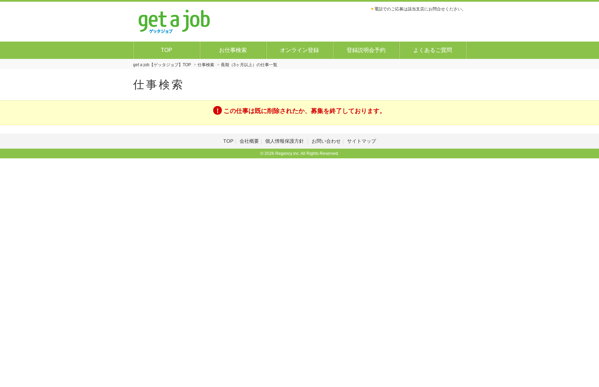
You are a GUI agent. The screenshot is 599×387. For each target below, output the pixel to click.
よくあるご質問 (432, 50)
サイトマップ (361, 141)
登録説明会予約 (366, 50)
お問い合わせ (326, 141)
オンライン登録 (299, 50)
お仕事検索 (233, 50)
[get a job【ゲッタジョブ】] (174, 21)
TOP (166, 50)
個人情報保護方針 (285, 141)
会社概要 (249, 141)
